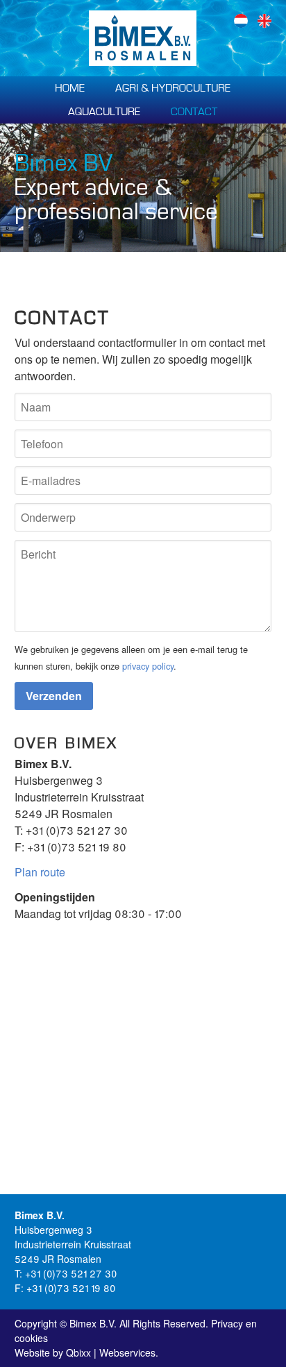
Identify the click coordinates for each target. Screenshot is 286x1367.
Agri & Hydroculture (172, 88)
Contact (194, 111)
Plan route (40, 872)
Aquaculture (104, 111)
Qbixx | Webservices (110, 1352)
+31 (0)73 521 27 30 (77, 830)
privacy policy (148, 665)
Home (70, 88)
